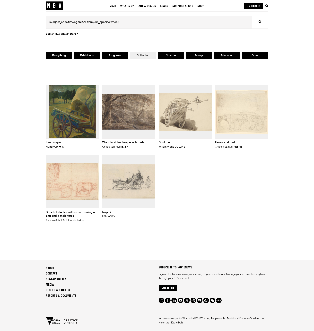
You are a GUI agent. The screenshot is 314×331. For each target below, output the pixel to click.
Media (50, 284)
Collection (143, 55)
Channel (171, 55)
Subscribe (167, 288)
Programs (115, 55)
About (50, 268)
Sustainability (56, 279)
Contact (51, 273)
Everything (59, 55)
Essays (199, 55)
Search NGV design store (61, 34)
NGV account (181, 278)
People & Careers (58, 290)
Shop (200, 6)
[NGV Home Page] (54, 5)
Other (255, 55)
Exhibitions (87, 55)
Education (227, 55)
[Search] (266, 6)
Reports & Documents (61, 295)
